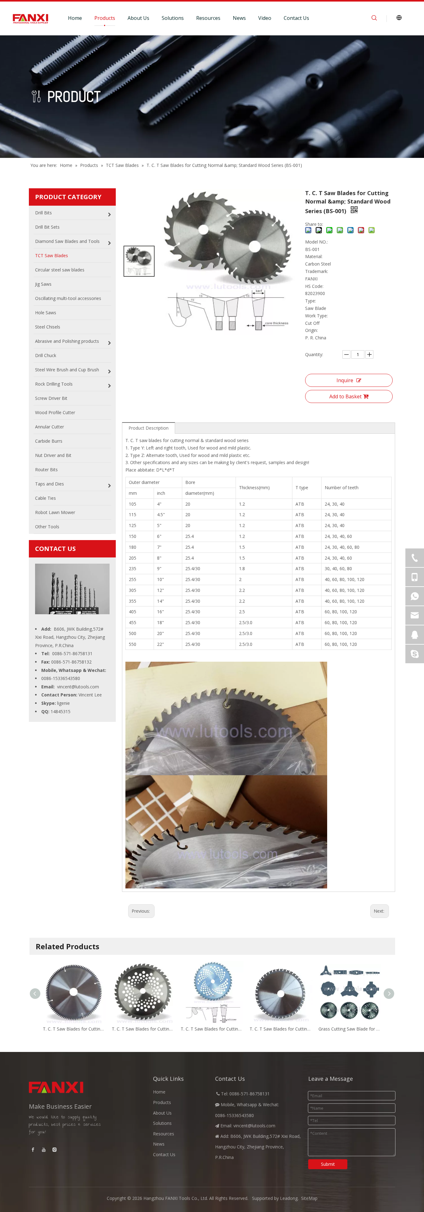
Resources (208, 18)
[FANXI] (72, 1087)
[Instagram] (55, 1149)
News (239, 18)
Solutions (173, 18)
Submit (328, 1164)
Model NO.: (316, 242)
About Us (138, 18)
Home (75, 18)
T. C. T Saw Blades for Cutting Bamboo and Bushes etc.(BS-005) (143, 1029)
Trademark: (316, 271)
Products (104, 18)
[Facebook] (33, 1149)
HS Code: (314, 286)
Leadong (289, 1198)
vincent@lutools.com (78, 687)
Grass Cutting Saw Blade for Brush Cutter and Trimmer (349, 1029)
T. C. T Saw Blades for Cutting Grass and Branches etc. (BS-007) (212, 1029)
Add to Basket (345, 396)
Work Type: (316, 316)
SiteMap (309, 1198)
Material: (314, 256)
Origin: (311, 330)
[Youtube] (44, 1149)
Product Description (149, 428)
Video (264, 18)
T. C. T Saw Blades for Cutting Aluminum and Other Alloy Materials (74, 1029)
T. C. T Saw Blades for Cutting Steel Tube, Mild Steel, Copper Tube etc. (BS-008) (281, 1029)
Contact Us (296, 18)
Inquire (344, 380)
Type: (310, 301)
